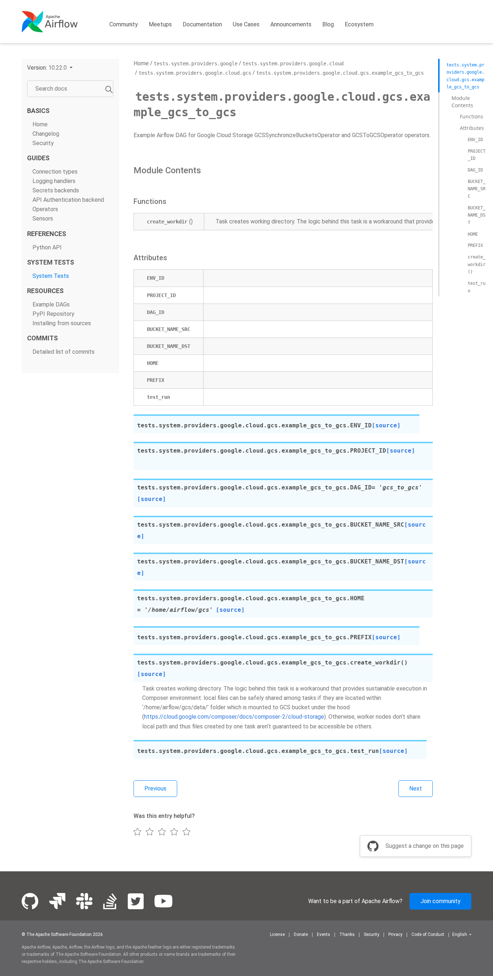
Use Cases (246, 24)
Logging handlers (53, 181)
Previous (155, 788)
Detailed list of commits (63, 351)
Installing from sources (61, 323)
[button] (50, 67)
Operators (45, 209)
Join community (440, 901)
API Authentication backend (68, 200)
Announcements (290, 24)
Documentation (202, 24)
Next (415, 788)
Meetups (160, 24)
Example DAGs (51, 304)
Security (43, 143)
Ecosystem (359, 24)
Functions (471, 116)
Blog (328, 24)
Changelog (45, 133)
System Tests (50, 276)
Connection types (55, 171)
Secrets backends (55, 190)
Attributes (472, 128)
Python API (47, 247)
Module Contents (462, 102)
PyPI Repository (53, 313)
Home (40, 124)
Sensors (42, 218)
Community (123, 24)
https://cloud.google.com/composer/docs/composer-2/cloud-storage (234, 716)
